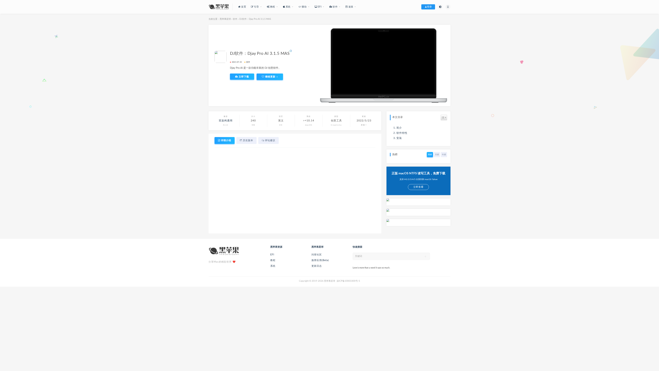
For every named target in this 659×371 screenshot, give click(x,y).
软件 (235, 19)
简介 (399, 128)
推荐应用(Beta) (320, 260)
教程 (272, 260)
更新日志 (316, 266)
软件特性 (401, 133)
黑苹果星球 (225, 19)
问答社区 (316, 255)
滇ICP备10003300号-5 (348, 281)
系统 (272, 266)
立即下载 (243, 76)
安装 (399, 138)
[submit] (425, 256)
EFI (272, 255)
